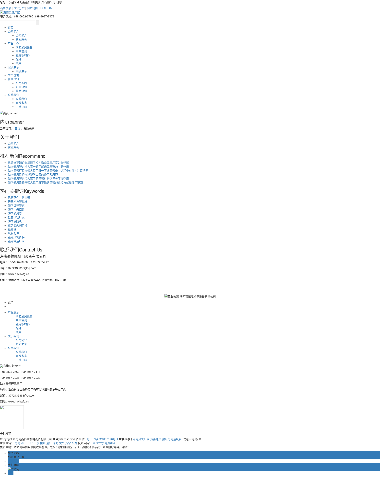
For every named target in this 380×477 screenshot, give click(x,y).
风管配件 (13, 233)
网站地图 (32, 8)
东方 (74, 443)
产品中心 (13, 43)
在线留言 (21, 103)
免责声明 (110, 443)
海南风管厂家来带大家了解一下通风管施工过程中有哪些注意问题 (48, 170)
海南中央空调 (16, 209)
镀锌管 (12, 229)
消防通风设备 (24, 47)
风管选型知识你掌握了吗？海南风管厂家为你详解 (38, 162)
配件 (18, 59)
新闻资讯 (13, 79)
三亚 (30, 443)
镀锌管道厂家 (16, 241)
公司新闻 (21, 83)
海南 (17, 443)
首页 (10, 27)
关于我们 (13, 336)
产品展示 (13, 312)
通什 (49, 443)
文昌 (62, 443)
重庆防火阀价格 (17, 225)
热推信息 (5, 8)
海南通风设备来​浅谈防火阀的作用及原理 (33, 174)
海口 (24, 443)
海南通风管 (15, 213)
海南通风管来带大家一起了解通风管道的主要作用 (38, 166)
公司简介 (13, 31)
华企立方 (98, 443)
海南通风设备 (158, 439)
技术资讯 (21, 91)
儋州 (43, 443)
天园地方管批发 (17, 201)
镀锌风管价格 (16, 237)
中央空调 (21, 51)
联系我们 (13, 95)
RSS (43, 8)
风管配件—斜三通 (19, 197)
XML (51, 8)
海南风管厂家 (141, 439)
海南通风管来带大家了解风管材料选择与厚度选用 (38, 178)
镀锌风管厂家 (16, 217)
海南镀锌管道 (16, 205)
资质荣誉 (21, 39)
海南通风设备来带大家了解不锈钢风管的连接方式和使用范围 (45, 182)
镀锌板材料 (23, 55)
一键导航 (21, 107)
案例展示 (13, 67)
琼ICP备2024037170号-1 (102, 439)
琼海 (55, 443)
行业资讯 (21, 87)
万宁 (68, 443)
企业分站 (19, 8)
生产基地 (13, 75)
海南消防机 (15, 221)
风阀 (18, 63)
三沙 (36, 443)
